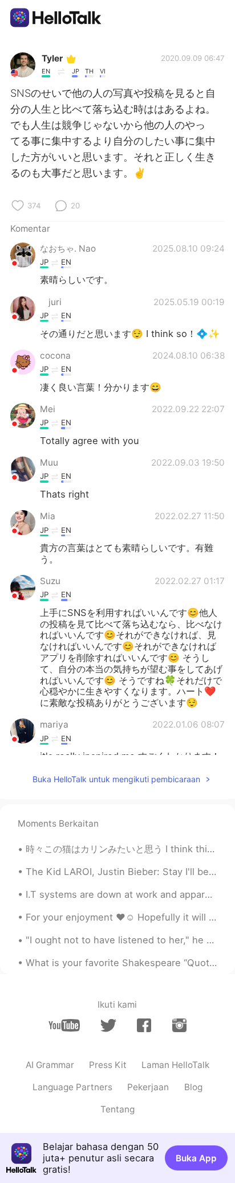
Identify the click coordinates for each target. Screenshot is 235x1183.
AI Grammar (50, 1064)
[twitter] (108, 1025)
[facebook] (144, 1025)
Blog (193, 1087)
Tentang (117, 1109)
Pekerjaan (148, 1087)
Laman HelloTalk (175, 1064)
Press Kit (108, 1064)
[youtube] (64, 1025)
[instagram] (179, 1025)
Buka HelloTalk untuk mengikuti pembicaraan (116, 779)
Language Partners (72, 1087)
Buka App (196, 1158)
